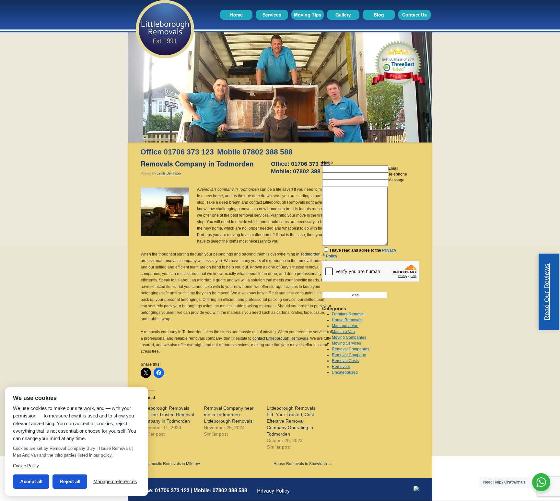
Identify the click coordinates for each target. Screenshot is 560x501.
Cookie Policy (26, 465)
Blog (379, 14)
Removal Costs (345, 361)
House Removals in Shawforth (303, 463)
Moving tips (307, 14)
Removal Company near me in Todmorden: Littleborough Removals (229, 414)
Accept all (31, 481)
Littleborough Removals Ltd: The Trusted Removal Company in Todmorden (167, 414)
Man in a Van (343, 331)
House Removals (347, 320)
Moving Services (346, 343)
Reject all (70, 481)
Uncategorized (345, 372)
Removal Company (349, 355)
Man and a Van (345, 326)
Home (236, 14)
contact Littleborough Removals (280, 338)
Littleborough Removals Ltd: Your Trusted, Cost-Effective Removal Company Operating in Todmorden (291, 421)
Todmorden (310, 254)
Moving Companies (349, 337)
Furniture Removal (348, 314)
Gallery (343, 14)
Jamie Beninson (169, 173)
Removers (341, 366)
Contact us (414, 14)
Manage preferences (115, 481)
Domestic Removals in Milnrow (170, 463)
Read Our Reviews (546, 291)
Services (271, 14)
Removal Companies (350, 349)
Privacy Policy (273, 490)
